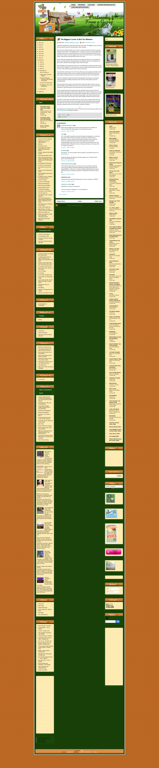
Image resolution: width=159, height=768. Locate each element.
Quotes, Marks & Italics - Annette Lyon (44, 651)
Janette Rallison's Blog (115, 359)
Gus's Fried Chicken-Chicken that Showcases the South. (114, 326)
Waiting (40, 319)
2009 (40, 60)
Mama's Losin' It (113, 157)
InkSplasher (112, 331)
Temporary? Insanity (114, 378)
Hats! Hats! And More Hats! (45, 155)
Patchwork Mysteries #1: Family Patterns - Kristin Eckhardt (45, 112)
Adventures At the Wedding (45, 139)
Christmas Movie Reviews (80, 7)
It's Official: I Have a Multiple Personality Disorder (45, 177)
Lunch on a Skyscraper (44, 181)
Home (73, 5)
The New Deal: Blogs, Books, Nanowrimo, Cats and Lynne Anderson (45, 437)
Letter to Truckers (42, 180)
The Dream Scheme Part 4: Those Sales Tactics (45, 359)
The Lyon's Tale (113, 189)
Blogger (82, 750)
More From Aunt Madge (44, 185)
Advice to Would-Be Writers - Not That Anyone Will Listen (45, 263)
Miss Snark (41, 605)
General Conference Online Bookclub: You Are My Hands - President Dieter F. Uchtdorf (45, 581)
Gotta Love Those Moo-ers (115, 209)
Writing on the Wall (114, 249)
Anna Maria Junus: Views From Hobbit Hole (45, 108)
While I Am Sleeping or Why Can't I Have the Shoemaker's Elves (45, 215)
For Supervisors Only (43, 236)
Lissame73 (112, 254)
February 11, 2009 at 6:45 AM (67, 160)
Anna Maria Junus (90, 42)
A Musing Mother (113, 306)
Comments (111, 591)
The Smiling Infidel (114, 436)
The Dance (112, 274)
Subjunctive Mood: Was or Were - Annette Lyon (44, 638)
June (41, 64)
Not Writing (41, 287)
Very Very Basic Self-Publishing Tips (43, 667)
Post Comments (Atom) (74, 205)
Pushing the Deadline (43, 189)
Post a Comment (63, 194)
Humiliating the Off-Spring (44, 163)
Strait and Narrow (42, 332)
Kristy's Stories (113, 145)
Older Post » (99, 201)
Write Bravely (112, 383)
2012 (40, 53)
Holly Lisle (41, 604)
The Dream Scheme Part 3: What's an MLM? (45, 356)
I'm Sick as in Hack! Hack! (46, 82)
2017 (40, 42)
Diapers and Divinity (114, 316)
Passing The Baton (113, 158)
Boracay (95, 752)
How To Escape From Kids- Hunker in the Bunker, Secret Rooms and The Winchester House (45, 159)
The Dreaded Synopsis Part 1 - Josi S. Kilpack (45, 657)
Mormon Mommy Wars (115, 426)
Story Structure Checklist (44, 625)
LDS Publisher (113, 395)
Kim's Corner (112, 388)
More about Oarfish (113, 146)
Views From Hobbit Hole (43, 738)
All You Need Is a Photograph (42, 304)
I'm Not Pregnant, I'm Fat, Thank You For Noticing (44, 418)
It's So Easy (41, 273)
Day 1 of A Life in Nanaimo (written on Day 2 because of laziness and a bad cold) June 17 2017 (44, 539)
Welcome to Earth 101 (43, 212)
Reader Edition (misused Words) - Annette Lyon (44, 643)
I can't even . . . (112, 312)
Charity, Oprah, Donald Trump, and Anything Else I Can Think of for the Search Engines (45, 399)
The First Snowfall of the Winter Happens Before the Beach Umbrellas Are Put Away (45, 200)
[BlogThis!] (64, 115)
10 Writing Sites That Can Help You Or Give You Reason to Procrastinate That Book (45, 259)
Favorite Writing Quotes (106, 5)
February (42, 70)
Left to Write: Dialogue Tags (45, 275)
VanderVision (112, 379)
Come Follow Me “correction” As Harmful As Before (115, 183)
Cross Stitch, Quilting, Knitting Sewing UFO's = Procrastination (44, 407)
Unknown (63, 150)
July (41, 62)
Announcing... (112, 396)
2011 (40, 55)
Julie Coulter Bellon (114, 131)
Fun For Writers (42, 271)
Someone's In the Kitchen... (45, 191)
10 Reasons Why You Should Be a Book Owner (45, 254)
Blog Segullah (112, 138)
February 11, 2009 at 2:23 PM (67, 174)
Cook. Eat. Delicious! (114, 150)
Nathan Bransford (42, 607)
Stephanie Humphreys (67, 125)
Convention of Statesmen (115, 302)
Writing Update (112, 214)
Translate (117, 488)
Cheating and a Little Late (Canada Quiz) (44, 403)
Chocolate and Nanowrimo (45, 266)
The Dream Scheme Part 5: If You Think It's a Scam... (45, 362)
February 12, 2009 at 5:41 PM (67, 191)
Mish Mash (41, 424)
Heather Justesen (114, 195)
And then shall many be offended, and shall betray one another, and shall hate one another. (44, 496)
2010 (40, 58)
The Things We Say (113, 250)
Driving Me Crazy (42, 146)
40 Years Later (112, 203)
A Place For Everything (44, 234)
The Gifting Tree (42, 365)
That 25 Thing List (44, 72)
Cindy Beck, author (66, 184)
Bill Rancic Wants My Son (44, 347)
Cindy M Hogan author (115, 323)
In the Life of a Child (114, 433)
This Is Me (91, 5)
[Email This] (62, 115)
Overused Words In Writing (45, 636)
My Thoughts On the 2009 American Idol (44, 428)
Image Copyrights (42, 670)
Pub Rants (41, 612)
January (42, 89)
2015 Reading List (113, 333)
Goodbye (111, 340)
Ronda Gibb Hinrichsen (67, 163)
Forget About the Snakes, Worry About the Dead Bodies (44, 149)
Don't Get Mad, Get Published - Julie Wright (44, 664)
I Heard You (41, 330)
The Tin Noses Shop (43, 440)
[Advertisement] (44, 704)
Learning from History (114, 295)
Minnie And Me (112, 127)
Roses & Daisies (44, 126)
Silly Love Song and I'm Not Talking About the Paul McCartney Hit (45, 432)
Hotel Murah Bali (88, 752)
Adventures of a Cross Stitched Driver (43, 141)
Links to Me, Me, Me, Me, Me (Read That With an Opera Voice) (45, 281)
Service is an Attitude (114, 374)
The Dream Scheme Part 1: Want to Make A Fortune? (45, 349)
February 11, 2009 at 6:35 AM (67, 147)
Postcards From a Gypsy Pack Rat (99, 21)
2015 (40, 47)
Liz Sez (111, 293)
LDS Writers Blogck (114, 311)
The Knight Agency (43, 614)
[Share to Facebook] (67, 115)
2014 (40, 49)
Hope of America (113, 307)
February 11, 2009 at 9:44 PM (67, 181)
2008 (40, 91)
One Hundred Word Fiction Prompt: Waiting (48, 524)
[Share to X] (66, 115)
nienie (110, 126)
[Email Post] (59, 114)
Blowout (40, 144)
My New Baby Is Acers (43, 187)
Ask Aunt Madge (41, 740)
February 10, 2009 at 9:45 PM (67, 131)
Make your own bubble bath (115, 197)
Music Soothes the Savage (45, 425)
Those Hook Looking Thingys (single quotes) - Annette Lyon (45, 647)
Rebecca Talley (113, 213)
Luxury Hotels (70, 752)
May (41, 66)
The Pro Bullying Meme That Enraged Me (49, 509)
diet (62, 116)
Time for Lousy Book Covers (45, 292)
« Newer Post (60, 201)
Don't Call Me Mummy (115, 372)
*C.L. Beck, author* (114, 208)
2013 (40, 51)
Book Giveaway (112, 368)
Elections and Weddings (44, 410)
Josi (62, 134)
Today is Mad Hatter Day (44, 207)
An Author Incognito (114, 352)
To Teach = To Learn (114, 384)
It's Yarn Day (41, 379)
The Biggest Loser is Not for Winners (46, 85)
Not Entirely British (63, 110)
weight (65, 116)
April (41, 68)
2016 (40, 45)
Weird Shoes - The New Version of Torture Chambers (45, 209)
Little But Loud (112, 270)
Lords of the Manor (114, 409)
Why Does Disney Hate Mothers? (48, 553)
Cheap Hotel (81, 752)
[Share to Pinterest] (69, 115)
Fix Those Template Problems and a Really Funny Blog (46, 79)
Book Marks (112, 416)
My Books (81, 5)
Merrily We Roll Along (43, 183)
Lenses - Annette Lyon (44, 630)
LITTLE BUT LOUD (114, 269)
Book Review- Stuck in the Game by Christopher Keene (115, 277)
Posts (109, 589)
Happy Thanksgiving (43, 412)
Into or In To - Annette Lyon (45, 641)
